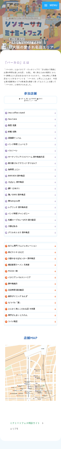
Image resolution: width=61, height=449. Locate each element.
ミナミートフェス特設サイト (25, 423)
